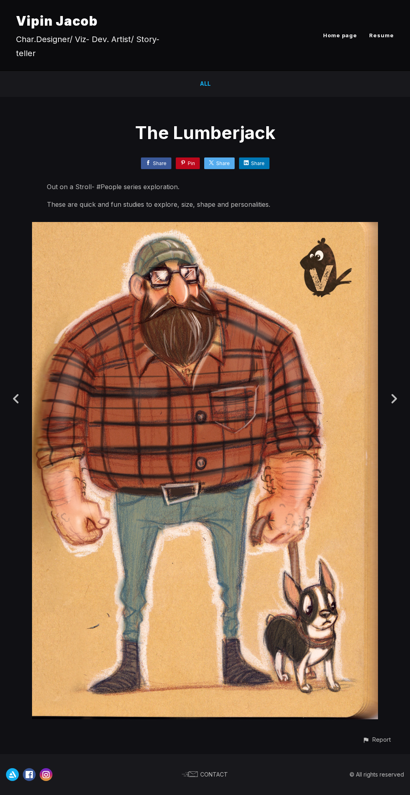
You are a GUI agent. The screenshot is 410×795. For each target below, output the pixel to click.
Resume (381, 35)
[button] (376, 739)
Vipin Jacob (57, 21)
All (205, 83)
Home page (340, 35)
